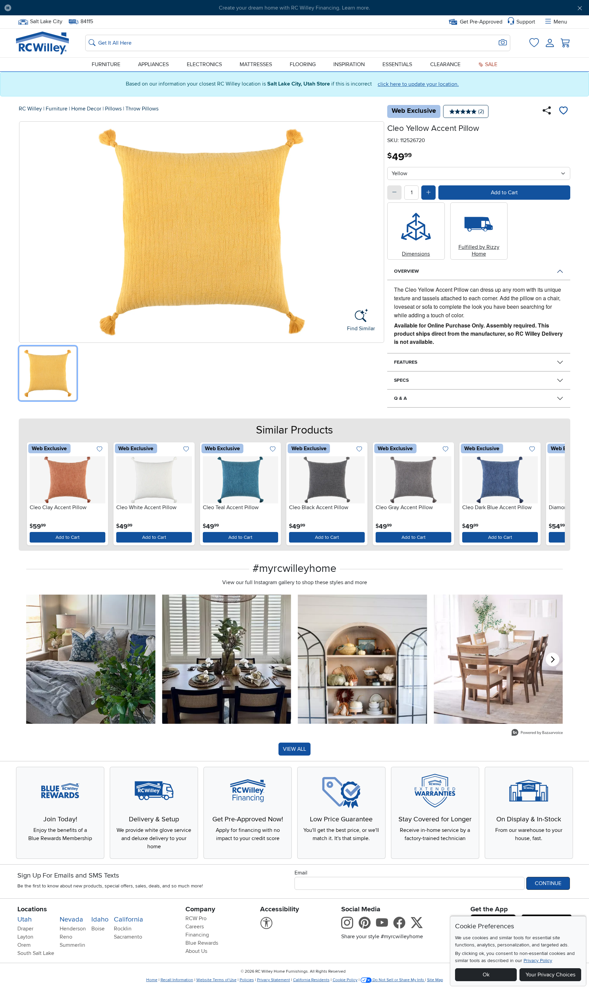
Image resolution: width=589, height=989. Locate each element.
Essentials (397, 64)
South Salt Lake (35, 953)
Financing (197, 934)
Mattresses (256, 64)
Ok (486, 974)
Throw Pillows (141, 108)
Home (151, 980)
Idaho (99, 919)
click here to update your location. (418, 84)
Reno (66, 936)
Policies (247, 980)
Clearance (445, 64)
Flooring (303, 64)
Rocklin (123, 928)
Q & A (400, 398)
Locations (32, 909)
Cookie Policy (345, 980)
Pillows (113, 108)
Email (300, 872)
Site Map (435, 980)
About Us (196, 951)
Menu (560, 21)
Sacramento (128, 936)
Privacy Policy (538, 960)
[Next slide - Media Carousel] (552, 659)
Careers (194, 926)
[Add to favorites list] (563, 111)
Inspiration (349, 64)
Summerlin (72, 945)
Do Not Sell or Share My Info (398, 980)
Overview (406, 271)
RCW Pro (196, 918)
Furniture (106, 64)
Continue (548, 883)
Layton (25, 936)
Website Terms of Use (216, 980)
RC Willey (30, 108)
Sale (490, 64)
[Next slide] (555, 492)
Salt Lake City (46, 21)
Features (405, 362)
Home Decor (86, 108)
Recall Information (177, 980)
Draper (25, 928)
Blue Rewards (201, 943)
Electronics (204, 64)
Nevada (71, 919)
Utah (24, 919)
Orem (24, 945)
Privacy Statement (273, 980)
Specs (401, 380)
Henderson (73, 928)
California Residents (311, 980)
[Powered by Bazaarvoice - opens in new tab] (537, 733)
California (128, 919)
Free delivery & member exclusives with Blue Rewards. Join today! (295, 7)
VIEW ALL (294, 749)
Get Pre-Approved (481, 21)
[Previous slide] (34, 492)
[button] (61, 8)
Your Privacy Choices (550, 974)
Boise (98, 928)
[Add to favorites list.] (99, 449)
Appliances (153, 64)
